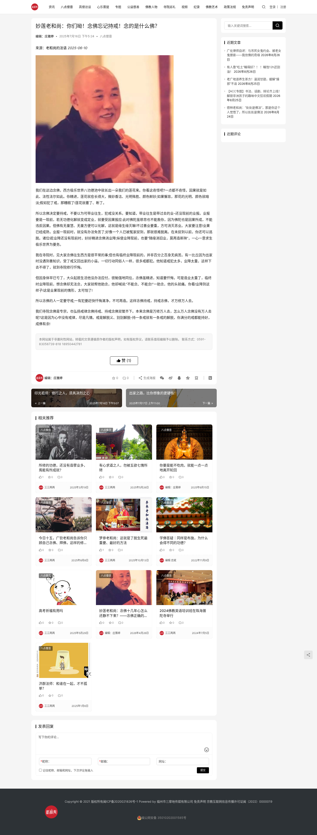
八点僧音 (67, 7)
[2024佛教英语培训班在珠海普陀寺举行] (184, 587)
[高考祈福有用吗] (64, 587)
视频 (185, 7)
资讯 (52, 7)
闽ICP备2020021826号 (119, 801)
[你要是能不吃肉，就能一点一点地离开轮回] (184, 442)
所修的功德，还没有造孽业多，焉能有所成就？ (63, 467)
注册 (283, 7)
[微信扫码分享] (162, 378)
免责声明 (248, 7)
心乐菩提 (103, 7)
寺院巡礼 (169, 7)
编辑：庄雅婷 (45, 36)
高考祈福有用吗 (51, 611)
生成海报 (149, 378)
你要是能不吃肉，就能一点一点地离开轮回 (184, 467)
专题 (118, 7)
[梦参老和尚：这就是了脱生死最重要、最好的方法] (124, 514)
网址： (163, 761)
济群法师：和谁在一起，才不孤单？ (63, 685)
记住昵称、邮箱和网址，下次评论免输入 (67, 770)
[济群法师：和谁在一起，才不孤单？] (64, 660)
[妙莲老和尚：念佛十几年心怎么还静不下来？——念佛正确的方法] (124, 587)
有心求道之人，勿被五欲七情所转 (123, 467)
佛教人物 (151, 7)
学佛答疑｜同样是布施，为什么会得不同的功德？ (184, 540)
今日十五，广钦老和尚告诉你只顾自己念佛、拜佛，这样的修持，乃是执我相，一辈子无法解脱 (63, 540)
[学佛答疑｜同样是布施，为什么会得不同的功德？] (184, 514)
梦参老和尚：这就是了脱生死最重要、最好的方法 (123, 540)
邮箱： (104, 761)
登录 (273, 7)
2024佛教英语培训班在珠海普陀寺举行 (183, 613)
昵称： (46, 761)
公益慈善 (133, 7)
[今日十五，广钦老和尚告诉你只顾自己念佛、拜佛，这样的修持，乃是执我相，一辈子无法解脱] (64, 514)
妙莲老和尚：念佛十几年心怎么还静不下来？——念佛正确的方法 (123, 613)
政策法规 (230, 7)
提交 (203, 770)
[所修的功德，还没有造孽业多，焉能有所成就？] (64, 442)
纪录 (197, 7)
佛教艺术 (212, 7)
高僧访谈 (85, 7)
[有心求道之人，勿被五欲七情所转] (124, 442)
